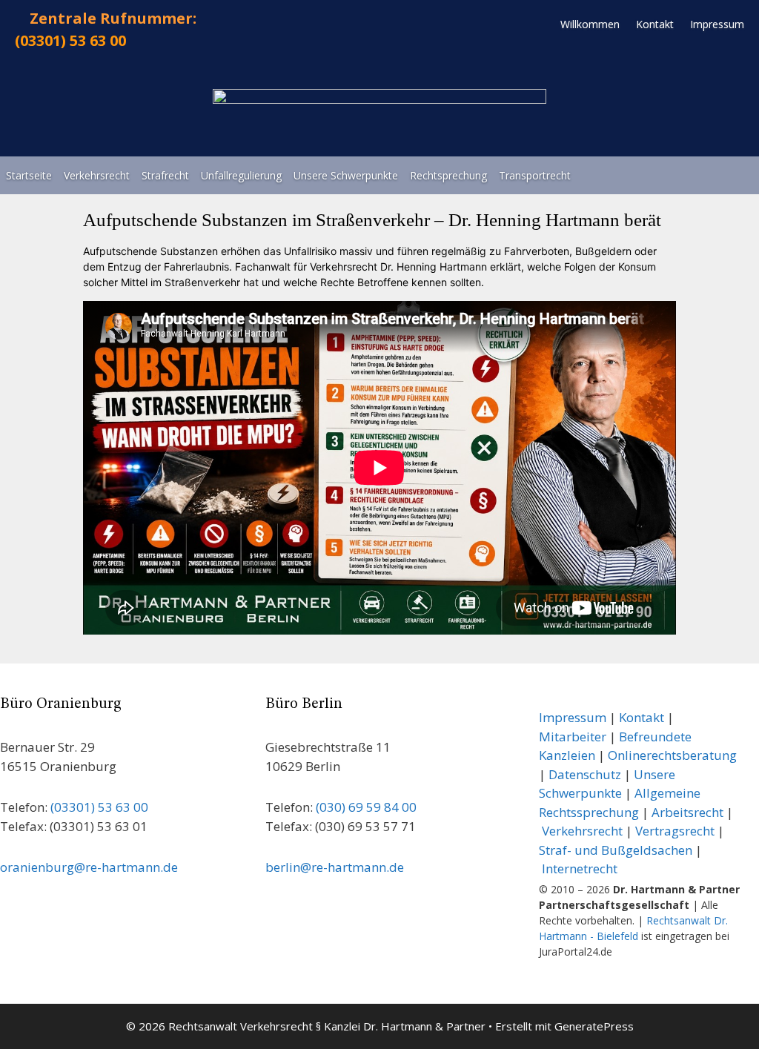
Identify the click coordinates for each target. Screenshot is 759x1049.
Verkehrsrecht (582, 830)
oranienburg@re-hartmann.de (89, 867)
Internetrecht (579, 868)
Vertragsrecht (675, 830)
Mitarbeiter (572, 736)
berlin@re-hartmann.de (334, 867)
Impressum (572, 717)
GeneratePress (594, 1026)
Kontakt (641, 717)
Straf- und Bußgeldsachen (615, 849)
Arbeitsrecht (687, 812)
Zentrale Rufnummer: (113, 18)
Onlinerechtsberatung (671, 755)
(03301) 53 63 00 (70, 40)
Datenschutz (584, 774)
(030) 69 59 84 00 (366, 806)
